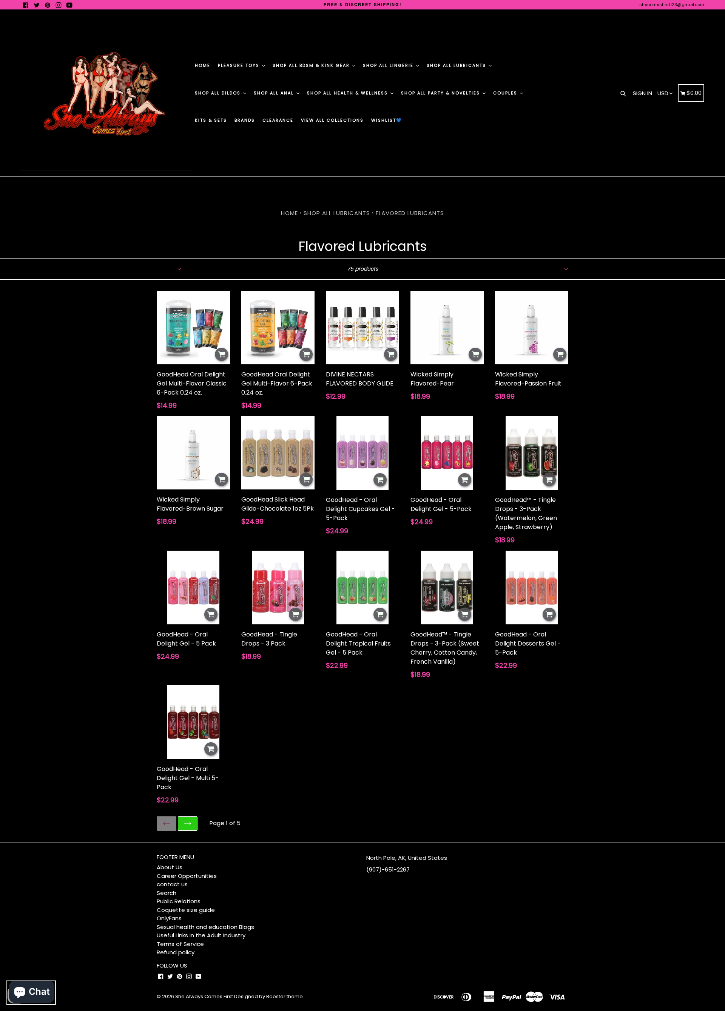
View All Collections (332, 120)
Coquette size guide (186, 910)
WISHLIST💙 (386, 120)
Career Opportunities (187, 876)
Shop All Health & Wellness (348, 93)
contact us (172, 884)
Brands (244, 120)
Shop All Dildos (218, 93)
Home (202, 65)
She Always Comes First (204, 996)
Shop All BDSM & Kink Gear (312, 65)
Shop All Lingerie (389, 65)
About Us (169, 867)
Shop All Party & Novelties (441, 93)
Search (166, 893)
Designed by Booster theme (268, 996)
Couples (506, 93)
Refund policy (175, 952)
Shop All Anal (275, 93)
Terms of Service (180, 944)
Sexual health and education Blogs (205, 927)
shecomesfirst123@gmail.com (671, 5)
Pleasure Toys (239, 65)
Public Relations (179, 901)
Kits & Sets (211, 120)
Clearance (277, 120)
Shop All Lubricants (457, 65)
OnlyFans (169, 918)
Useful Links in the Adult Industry (201, 935)
